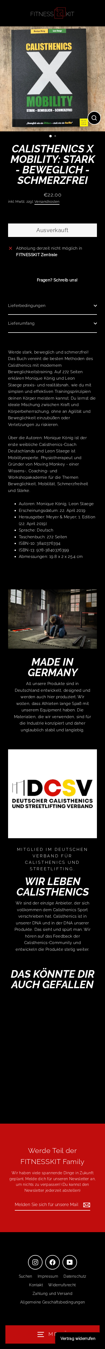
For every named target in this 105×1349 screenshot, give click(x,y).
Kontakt (36, 1285)
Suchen (25, 1276)
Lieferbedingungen (27, 305)
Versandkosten (47, 202)
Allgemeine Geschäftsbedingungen (52, 1302)
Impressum (48, 1276)
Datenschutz (75, 1276)
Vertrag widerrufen (78, 1338)
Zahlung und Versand (52, 1293)
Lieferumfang (21, 323)
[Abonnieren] (86, 1205)
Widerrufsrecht (62, 1285)
